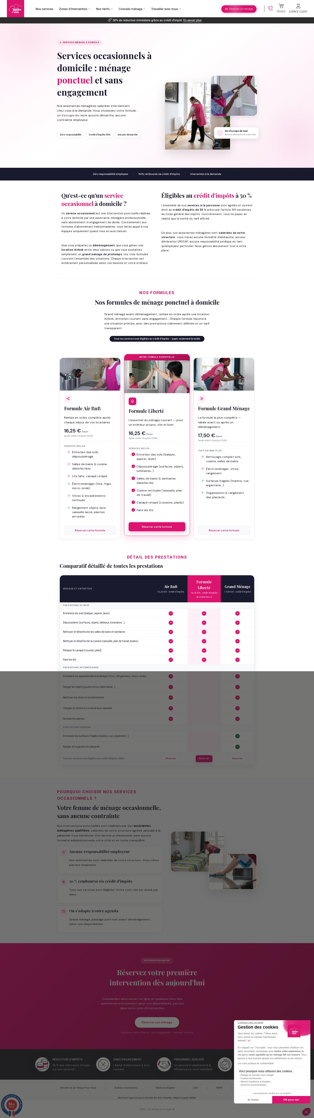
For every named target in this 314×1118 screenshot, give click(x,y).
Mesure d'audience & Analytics (256, 1081)
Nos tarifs (103, 9)
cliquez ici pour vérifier (184, 1097)
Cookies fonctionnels (251, 1078)
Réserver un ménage (241, 9)
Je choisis (253, 1099)
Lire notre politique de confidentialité (256, 1063)
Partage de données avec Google (257, 1075)
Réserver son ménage (157, 1022)
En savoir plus (192, 20)
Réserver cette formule (90, 530)
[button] (306, 1111)
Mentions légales (165, 1087)
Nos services (44, 9)
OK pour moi (291, 1099)
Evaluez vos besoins (126, 1087)
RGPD (219, 1087)
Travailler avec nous (164, 9)
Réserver (171, 758)
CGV (195, 1087)
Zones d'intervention (73, 9)
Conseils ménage (130, 9)
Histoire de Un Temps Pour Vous (78, 1087)
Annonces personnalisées (253, 1085)
